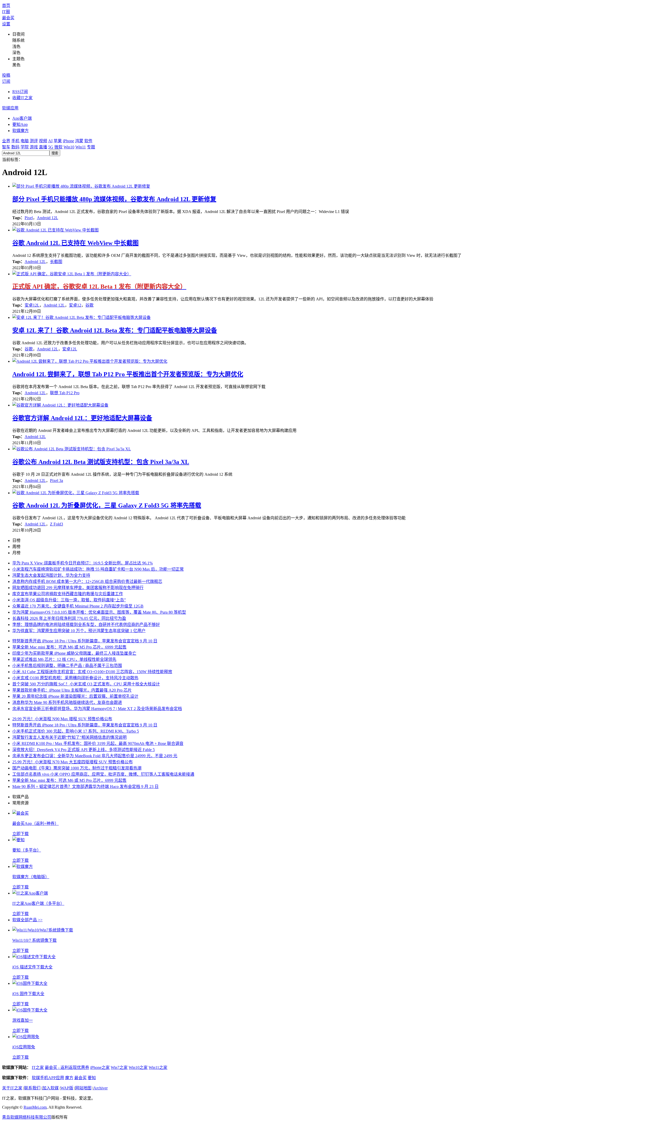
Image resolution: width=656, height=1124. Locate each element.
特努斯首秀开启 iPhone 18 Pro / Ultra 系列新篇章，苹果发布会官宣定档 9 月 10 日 (84, 641)
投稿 (6, 75)
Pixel (29, 218)
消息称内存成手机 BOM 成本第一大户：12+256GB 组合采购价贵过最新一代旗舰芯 (87, 581)
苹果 (58, 141)
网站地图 (83, 1088)
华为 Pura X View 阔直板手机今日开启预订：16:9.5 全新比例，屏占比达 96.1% (82, 563)
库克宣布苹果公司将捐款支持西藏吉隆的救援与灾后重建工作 (67, 594)
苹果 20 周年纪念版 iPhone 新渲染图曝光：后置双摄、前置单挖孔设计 (75, 696)
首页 (6, 5)
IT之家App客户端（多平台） (38, 903)
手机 (15, 141)
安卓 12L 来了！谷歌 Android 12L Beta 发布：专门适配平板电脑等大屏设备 (114, 330)
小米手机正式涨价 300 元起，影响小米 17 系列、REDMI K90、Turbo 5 (75, 731)
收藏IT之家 (22, 98)
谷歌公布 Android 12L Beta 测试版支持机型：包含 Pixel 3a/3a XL (100, 462)
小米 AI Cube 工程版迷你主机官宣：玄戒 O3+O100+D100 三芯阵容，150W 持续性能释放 (92, 672)
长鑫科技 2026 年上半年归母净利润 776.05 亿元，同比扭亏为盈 (69, 618)
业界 (6, 141)
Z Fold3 (56, 524)
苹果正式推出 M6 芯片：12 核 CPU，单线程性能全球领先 (64, 659)
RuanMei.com (35, 1107)
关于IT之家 (12, 1088)
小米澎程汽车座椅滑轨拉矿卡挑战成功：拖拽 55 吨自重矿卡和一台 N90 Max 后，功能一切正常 (98, 569)
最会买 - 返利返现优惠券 (67, 1067)
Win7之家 (119, 1067)
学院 (24, 147)
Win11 (80, 147)
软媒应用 (10, 108)
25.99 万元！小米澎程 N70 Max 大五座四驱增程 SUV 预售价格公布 (72, 762)
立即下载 (20, 834)
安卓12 (75, 305)
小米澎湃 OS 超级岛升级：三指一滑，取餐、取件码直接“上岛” (69, 600)
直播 (43, 147)
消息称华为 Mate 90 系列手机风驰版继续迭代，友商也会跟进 (67, 702)
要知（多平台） (26, 850)
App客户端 (22, 118)
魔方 (69, 1078)
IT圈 (6, 11)
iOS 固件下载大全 (28, 993)
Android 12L (47, 218)
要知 (92, 1078)
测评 (34, 141)
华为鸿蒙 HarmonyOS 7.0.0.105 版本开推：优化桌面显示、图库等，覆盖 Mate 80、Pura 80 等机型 (99, 612)
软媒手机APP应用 (48, 1078)
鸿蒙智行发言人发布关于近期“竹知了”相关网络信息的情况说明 (69, 737)
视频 (43, 141)
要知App (20, 124)
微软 (58, 147)
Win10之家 (138, 1067)
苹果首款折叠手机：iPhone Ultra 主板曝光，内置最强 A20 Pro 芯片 (72, 690)
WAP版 (66, 1088)
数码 (15, 147)
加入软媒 (50, 1088)
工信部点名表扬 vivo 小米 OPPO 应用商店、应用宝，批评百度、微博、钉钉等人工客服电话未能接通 (103, 774)
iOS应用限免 (23, 1047)
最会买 (8, 18)
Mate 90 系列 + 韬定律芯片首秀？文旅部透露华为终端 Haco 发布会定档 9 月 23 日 (85, 786)
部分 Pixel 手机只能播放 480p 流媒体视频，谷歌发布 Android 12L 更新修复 (114, 199)
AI (50, 141)
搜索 (55, 153)
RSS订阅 (20, 91)
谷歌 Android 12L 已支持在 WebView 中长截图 (75, 243)
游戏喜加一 (22, 1020)
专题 (91, 147)
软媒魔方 (20, 130)
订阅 (6, 81)
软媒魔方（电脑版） (30, 877)
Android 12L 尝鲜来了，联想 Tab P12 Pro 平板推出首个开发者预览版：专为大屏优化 (127, 374)
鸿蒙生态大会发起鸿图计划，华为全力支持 (51, 575)
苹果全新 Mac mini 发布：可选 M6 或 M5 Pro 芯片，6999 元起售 (69, 647)
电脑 (24, 141)
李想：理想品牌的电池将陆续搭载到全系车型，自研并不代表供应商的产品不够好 (86, 624)
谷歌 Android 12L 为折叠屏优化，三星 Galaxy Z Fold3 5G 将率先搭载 (106, 505)
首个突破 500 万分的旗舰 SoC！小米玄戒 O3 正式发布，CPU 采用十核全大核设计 (86, 684)
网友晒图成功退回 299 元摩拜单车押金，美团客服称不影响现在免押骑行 (78, 587)
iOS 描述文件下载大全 (32, 967)
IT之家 (38, 1067)
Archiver (100, 1088)
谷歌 (89, 305)
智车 (6, 147)
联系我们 (32, 1088)
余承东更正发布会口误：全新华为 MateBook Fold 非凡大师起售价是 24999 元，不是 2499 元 (94, 756)
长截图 (56, 261)
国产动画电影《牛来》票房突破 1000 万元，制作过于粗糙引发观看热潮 (76, 768)
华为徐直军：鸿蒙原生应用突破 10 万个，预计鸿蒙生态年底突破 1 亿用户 (79, 631)
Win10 (69, 147)
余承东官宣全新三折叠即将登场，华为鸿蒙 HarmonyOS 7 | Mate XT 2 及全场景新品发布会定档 (97, 708)
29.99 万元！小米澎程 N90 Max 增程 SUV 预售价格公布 (62, 719)
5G (50, 147)
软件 (88, 141)
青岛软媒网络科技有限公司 (26, 1117)
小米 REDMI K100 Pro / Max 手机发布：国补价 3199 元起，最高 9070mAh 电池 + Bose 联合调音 (97, 743)
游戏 (34, 147)
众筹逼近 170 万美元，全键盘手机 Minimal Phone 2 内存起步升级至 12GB (78, 606)
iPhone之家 (100, 1067)
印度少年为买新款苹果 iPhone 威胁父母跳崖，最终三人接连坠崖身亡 (74, 653)
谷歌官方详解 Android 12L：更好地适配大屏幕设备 (82, 418)
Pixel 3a (56, 480)
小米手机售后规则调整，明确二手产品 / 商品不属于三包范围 (67, 665)
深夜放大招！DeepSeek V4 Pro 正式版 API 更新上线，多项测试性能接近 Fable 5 (83, 749)
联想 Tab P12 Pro (64, 393)
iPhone (68, 141)
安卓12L (32, 305)
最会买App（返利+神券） (35, 823)
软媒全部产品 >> (27, 920)
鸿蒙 (79, 141)
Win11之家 (158, 1067)
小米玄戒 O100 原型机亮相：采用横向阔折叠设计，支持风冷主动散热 (75, 678)
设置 (6, 24)
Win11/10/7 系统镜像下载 (34, 940)
